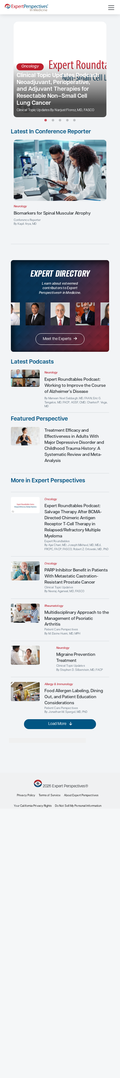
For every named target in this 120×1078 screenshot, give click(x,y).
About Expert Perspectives (81, 795)
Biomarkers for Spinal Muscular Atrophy (52, 213)
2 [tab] (53, 120)
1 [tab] (45, 120)
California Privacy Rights (36, 806)
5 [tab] (74, 120)
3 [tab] (60, 120)
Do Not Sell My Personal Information (78, 806)
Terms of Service (49, 795)
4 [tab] (67, 120)
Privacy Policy (26, 795)
